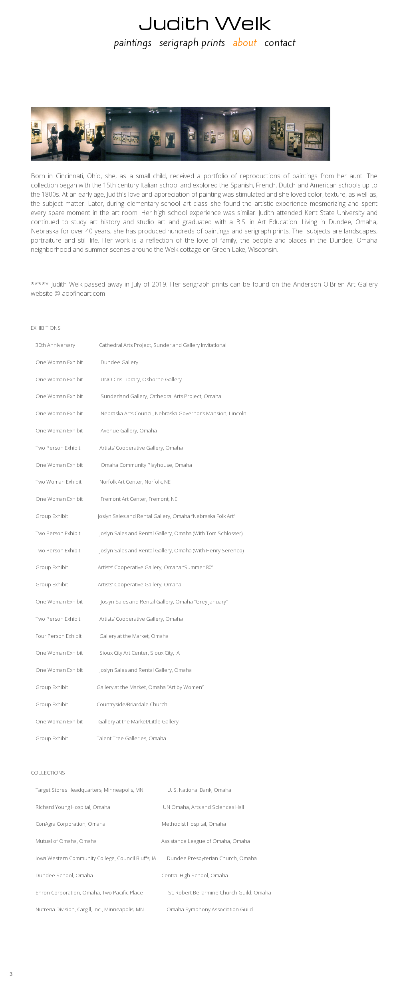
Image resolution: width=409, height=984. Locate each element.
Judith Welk (204, 22)
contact (279, 42)
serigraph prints (192, 42)
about (244, 42)
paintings (132, 42)
